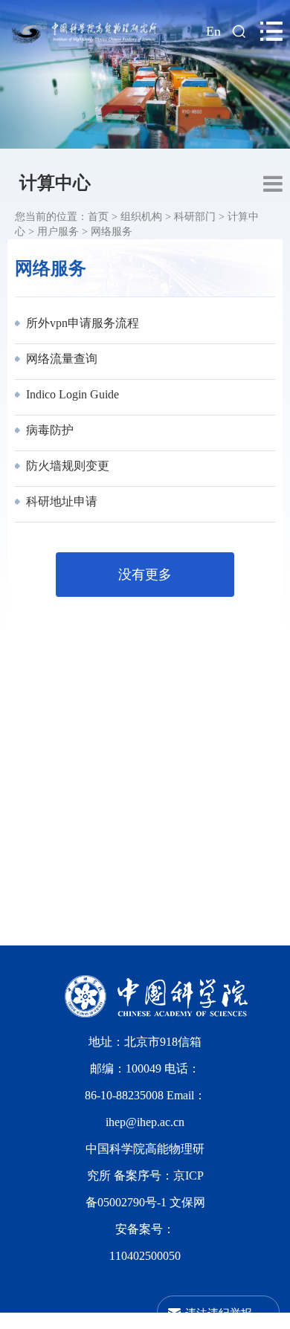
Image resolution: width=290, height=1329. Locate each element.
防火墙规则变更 (66, 465)
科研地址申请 (60, 501)
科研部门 (195, 216)
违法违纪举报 (218, 1312)
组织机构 (141, 216)
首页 (98, 216)
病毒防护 (48, 430)
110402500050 (145, 1255)
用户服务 (58, 231)
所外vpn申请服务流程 (81, 323)
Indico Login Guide (71, 394)
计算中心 (55, 183)
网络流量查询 (60, 358)
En (213, 31)
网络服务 (111, 231)
